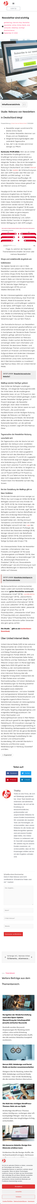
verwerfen (18, 1191)
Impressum (31, 1201)
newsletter (7, 25)
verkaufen (7, 28)
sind (28, 25)
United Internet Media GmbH (19, 123)
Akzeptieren (18, 1186)
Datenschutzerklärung (20, 1201)
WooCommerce (9, 30)
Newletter (26, 22)
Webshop (15, 28)
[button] (13, 3)
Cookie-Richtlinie (8, 1201)
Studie (7, 629)
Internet (33, 167)
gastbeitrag (8, 22)
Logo (28, 525)
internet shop (17, 22)
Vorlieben (18, 1197)
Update (15, 170)
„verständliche (29, 594)
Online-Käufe (21, 25)
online (14, 25)
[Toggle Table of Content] (23, 104)
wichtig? (22, 28)
